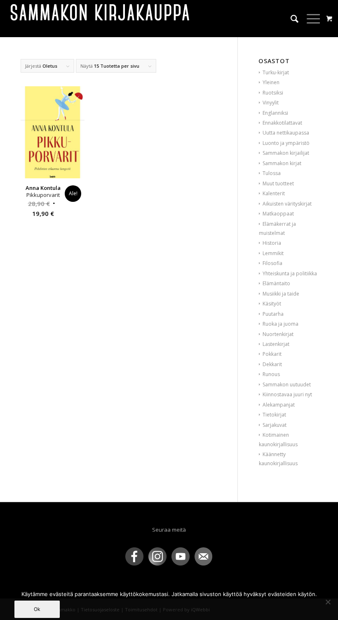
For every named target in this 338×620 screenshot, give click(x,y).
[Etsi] (290, 18)
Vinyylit (271, 102)
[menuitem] (290, 18)
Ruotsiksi (273, 92)
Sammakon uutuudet (287, 384)
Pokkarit (272, 353)
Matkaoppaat (278, 213)
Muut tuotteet (278, 183)
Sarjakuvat (274, 424)
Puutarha (273, 313)
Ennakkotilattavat (282, 122)
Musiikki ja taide (281, 293)
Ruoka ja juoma (280, 323)
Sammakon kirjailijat (286, 152)
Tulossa (272, 173)
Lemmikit (273, 253)
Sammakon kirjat (282, 163)
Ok (37, 609)
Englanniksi (275, 112)
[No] (328, 602)
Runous (271, 374)
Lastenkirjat (276, 344)
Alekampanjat (279, 404)
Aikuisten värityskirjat (287, 203)
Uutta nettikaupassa (286, 132)
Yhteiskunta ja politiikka (290, 273)
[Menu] (309, 18)
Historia (272, 242)
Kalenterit (274, 193)
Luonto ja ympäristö (286, 143)
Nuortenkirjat (278, 334)
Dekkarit (272, 364)
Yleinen (271, 82)
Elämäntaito (276, 283)
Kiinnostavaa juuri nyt (287, 394)
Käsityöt (272, 303)
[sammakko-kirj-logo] (101, 18)
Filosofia (272, 263)
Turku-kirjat (276, 72)
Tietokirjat (274, 414)
